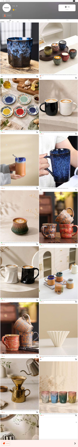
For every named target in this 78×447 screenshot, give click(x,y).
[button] (2, 1)
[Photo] (4, 15)
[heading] (34, 6)
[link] (7, 8)
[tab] (9, 20)
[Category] (4, 1)
